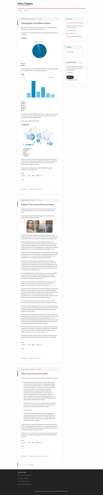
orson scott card (44, 456)
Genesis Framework (56, 491)
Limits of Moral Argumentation (24, 484)
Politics (26, 358)
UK (39, 358)
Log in (67, 491)
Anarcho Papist (53, 378)
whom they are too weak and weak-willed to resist (36, 332)
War (26, 456)
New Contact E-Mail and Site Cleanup (74, 22)
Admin (26, 189)
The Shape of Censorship (23, 478)
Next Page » (31, 464)
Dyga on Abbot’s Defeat (71, 33)
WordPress (63, 491)
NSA (37, 29)
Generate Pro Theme (47, 491)
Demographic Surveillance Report (36, 23)
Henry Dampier (25, 3)
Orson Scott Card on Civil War (34, 373)
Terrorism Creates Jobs (71, 30)
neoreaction (40, 189)
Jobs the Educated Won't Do (24, 481)
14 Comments (39, 200)
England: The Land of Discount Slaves (37, 204)
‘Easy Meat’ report (35, 209)
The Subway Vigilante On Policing (73, 36)
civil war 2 (35, 456)
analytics (35, 189)
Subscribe (70, 77)
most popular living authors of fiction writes (38, 378)
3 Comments (39, 369)
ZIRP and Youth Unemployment (24, 475)
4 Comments (39, 18)
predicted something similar (33, 433)
